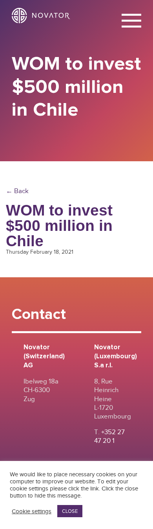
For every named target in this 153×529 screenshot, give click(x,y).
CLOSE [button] (70, 511)
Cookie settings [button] (31, 511)
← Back (17, 191)
